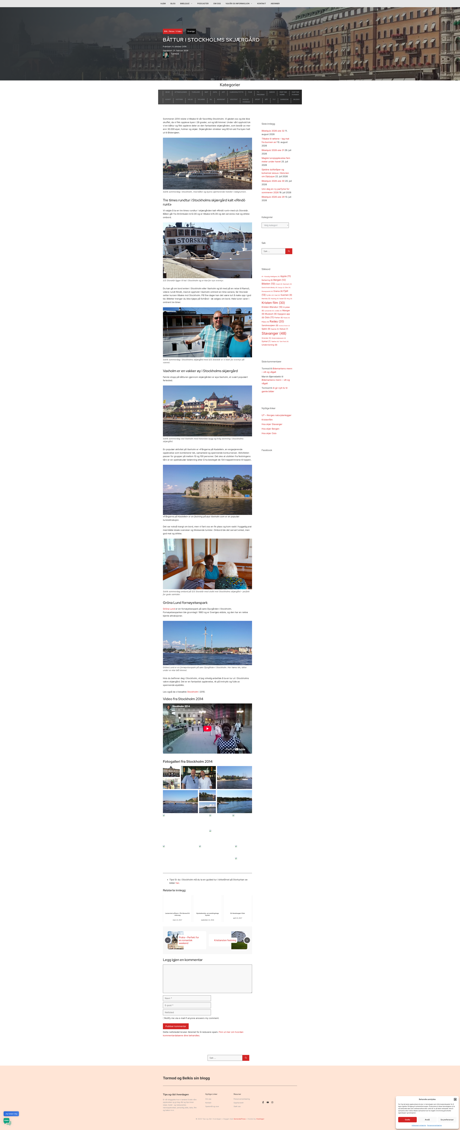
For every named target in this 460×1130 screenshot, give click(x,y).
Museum (271, 314)
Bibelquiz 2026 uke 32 (273, 131)
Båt (165, 31)
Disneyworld (267, 291)
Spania (275, 329)
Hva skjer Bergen (270, 429)
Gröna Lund (169, 609)
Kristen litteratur (272, 307)
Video (178, 31)
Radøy (277, 321)
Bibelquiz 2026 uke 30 (273, 181)
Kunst (168, 99)
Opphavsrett (239, 1103)
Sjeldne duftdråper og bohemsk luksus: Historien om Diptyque (275, 173)
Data (215, 92)
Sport (257, 99)
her (177, 883)
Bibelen (268, 283)
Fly (274, 99)
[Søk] (288, 251)
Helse (190, 99)
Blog (172, 3)
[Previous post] (168, 940)
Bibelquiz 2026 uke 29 (273, 197)
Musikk (296, 99)
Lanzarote (269, 311)
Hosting (275, 299)
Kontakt (261, 3)
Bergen (279, 279)
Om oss (217, 3)
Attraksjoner (181, 92)
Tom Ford (284, 341)
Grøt (277, 295)
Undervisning (269, 345)
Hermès (266, 299)
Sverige (191, 31)
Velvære (201, 99)
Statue (283, 329)
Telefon (275, 341)
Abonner (275, 3)
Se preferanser (447, 1120)
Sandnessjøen (270, 325)
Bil (211, 99)
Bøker (272, 92)
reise (167, 92)
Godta (407, 1120)
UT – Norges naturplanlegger (276, 415)
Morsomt (221, 99)
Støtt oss (237, 1106)
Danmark (287, 284)
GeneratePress (240, 1119)
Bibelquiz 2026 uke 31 (273, 150)
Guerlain (286, 295)
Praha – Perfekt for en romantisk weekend (189, 940)
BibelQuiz (185, 3)
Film (250, 92)
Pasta (286, 318)
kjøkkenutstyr (236, 92)
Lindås (278, 311)
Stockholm (192, 692)
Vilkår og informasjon (237, 3)
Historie (179, 99)
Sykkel (266, 341)
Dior (287, 287)
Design (281, 287)
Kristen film (273, 303)
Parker (278, 318)
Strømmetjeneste (279, 338)
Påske (265, 322)
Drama (278, 291)
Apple (285, 276)
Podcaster (203, 3)
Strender (266, 338)
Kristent (234, 99)
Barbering (267, 280)
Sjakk (266, 329)
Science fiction (284, 325)
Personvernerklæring (434, 1125)
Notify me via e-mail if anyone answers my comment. (191, 1018)
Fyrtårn (270, 295)
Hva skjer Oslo (269, 433)
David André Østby (269, 287)
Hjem (163, 3)
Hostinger (260, 1119)
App (223, 92)
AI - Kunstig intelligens (271, 276)
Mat (206, 92)
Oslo (269, 317)
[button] (455, 1099)
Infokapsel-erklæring (419, 1125)
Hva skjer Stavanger (272, 424)
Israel (282, 299)
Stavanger (274, 333)
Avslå (427, 1120)
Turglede (196, 92)
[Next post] (247, 940)
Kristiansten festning (225, 940)
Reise (171, 31)
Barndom (284, 99)
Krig (289, 299)
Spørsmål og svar (212, 1106)
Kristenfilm (267, 419)
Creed (279, 284)
